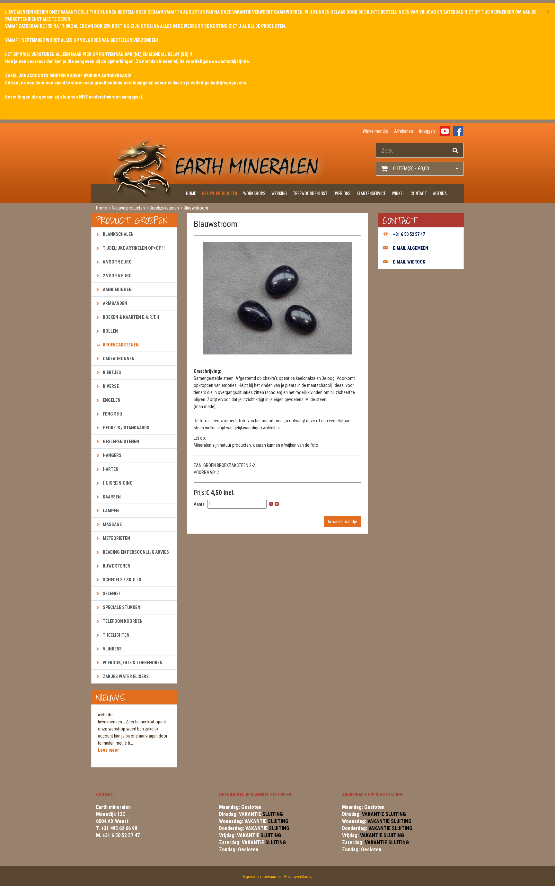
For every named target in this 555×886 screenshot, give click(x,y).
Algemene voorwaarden (261, 876)
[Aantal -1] (271, 504)
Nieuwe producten (219, 193)
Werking (279, 193)
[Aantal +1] (277, 504)
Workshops (254, 193)
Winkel (398, 193)
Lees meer (108, 750)
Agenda (440, 193)
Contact (418, 193)
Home (191, 193)
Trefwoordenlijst (310, 193)
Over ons (341, 193)
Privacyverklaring (298, 876)
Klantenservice (371, 193)
